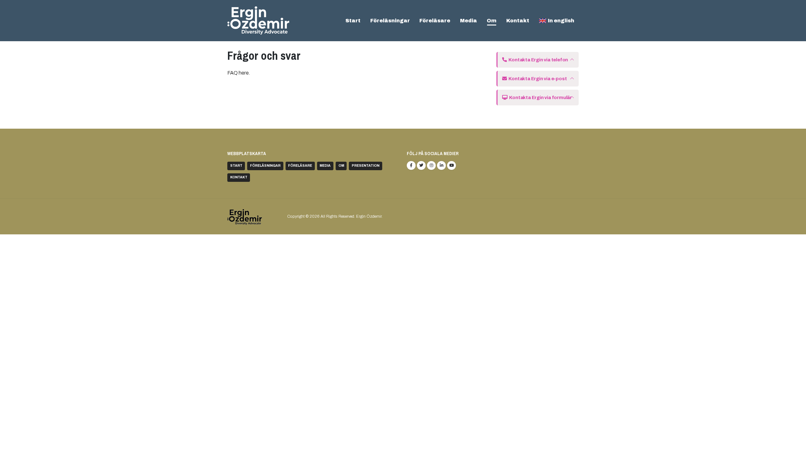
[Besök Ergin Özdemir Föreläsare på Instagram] (431, 165)
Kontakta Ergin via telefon (537, 59)
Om (492, 20)
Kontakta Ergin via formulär (540, 97)
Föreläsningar (390, 20)
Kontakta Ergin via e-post (537, 78)
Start (352, 20)
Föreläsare (434, 20)
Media (468, 20)
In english (561, 20)
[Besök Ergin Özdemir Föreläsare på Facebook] (411, 165)
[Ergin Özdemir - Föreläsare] (258, 20)
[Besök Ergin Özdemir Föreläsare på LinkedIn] (441, 165)
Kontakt (517, 20)
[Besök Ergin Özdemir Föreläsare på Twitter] (421, 165)
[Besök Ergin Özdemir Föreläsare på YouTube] (451, 165)
